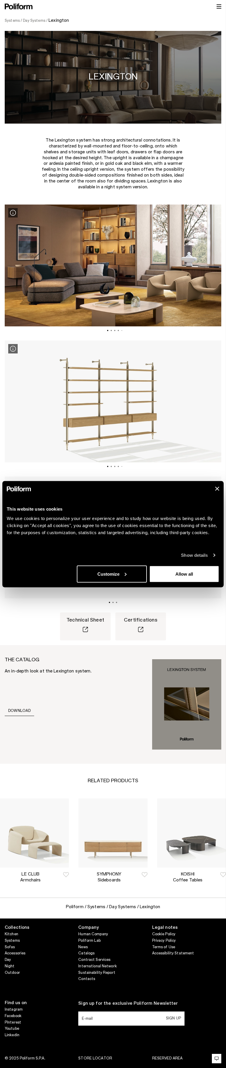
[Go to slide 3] (114, 330)
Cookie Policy (164, 934)
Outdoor (12, 972)
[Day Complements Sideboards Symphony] (112, 833)
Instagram (14, 1009)
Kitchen (11, 934)
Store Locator (95, 1058)
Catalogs (86, 953)
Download (19, 710)
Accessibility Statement (173, 953)
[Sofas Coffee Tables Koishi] (191, 833)
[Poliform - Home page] (19, 6)
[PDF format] (186, 704)
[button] (66, 875)
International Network (97, 966)
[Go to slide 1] (107, 330)
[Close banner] (217, 488)
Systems (12, 940)
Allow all (184, 573)
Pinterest (13, 1022)
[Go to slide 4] (118, 330)
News (82, 947)
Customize (108, 573)
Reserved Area (167, 1058)
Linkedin (12, 1035)
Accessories (15, 953)
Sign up (173, 1018)
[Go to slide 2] (111, 330)
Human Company (93, 934)
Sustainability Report (96, 972)
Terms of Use (163, 947)
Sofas (10, 947)
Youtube (12, 1028)
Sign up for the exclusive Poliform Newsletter (128, 1003)
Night (10, 966)
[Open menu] (219, 6)
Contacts (86, 979)
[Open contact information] (216, 1058)
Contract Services (94, 959)
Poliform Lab (89, 940)
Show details (194, 555)
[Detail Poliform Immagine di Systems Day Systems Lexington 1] (13, 212)
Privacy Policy (164, 940)
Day (8, 959)
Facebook (13, 1016)
